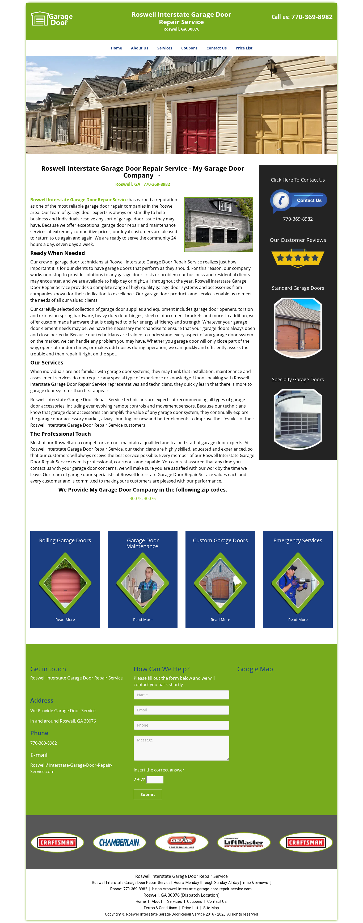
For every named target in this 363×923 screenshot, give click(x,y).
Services (164, 48)
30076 (150, 498)
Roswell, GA (127, 184)
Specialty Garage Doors (298, 379)
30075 (136, 498)
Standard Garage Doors (298, 288)
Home (116, 48)
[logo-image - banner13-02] (181, 105)
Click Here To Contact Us (298, 180)
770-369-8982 (312, 16)
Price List (244, 48)
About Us (139, 48)
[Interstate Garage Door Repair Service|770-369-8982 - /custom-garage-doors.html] (220, 582)
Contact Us (216, 48)
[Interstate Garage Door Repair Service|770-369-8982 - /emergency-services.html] (297, 582)
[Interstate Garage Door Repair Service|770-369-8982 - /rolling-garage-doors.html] (65, 582)
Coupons (189, 48)
